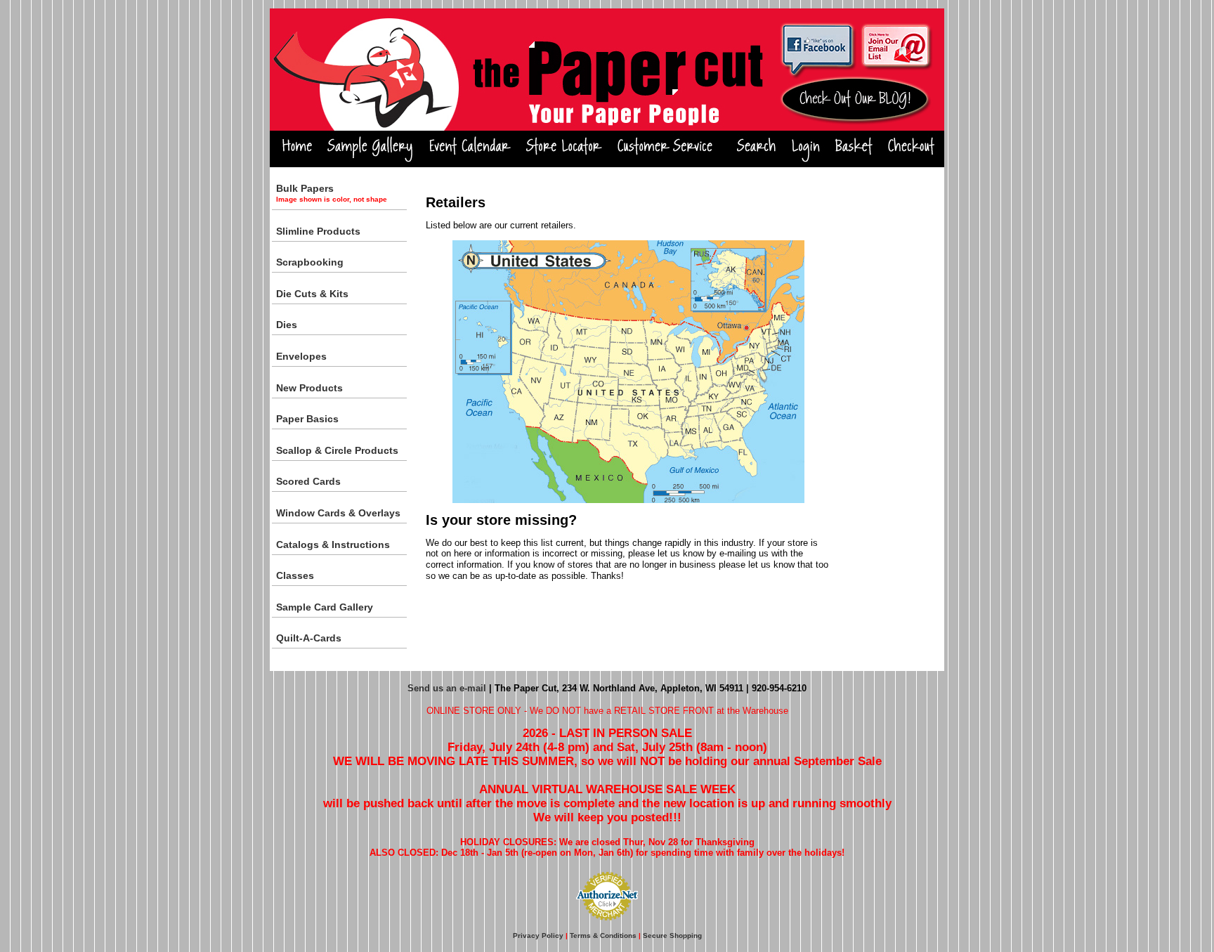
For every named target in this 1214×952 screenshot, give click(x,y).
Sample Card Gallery (324, 607)
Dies (286, 324)
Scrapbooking (310, 262)
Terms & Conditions (603, 935)
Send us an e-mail (446, 688)
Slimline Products (318, 231)
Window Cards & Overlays (338, 513)
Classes (295, 575)
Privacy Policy (538, 935)
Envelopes (301, 356)
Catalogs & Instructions (333, 544)
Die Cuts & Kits (312, 293)
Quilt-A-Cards (308, 638)
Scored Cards (308, 481)
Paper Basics (307, 418)
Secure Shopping (672, 935)
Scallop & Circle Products (337, 450)
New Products (309, 387)
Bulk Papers (331, 193)
